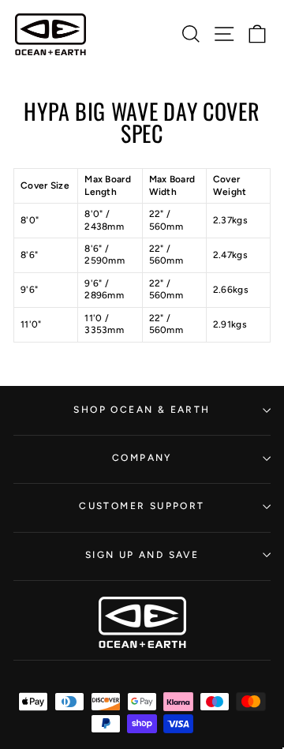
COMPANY (142, 457)
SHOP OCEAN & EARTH (141, 409)
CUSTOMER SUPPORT (141, 505)
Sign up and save (142, 554)
